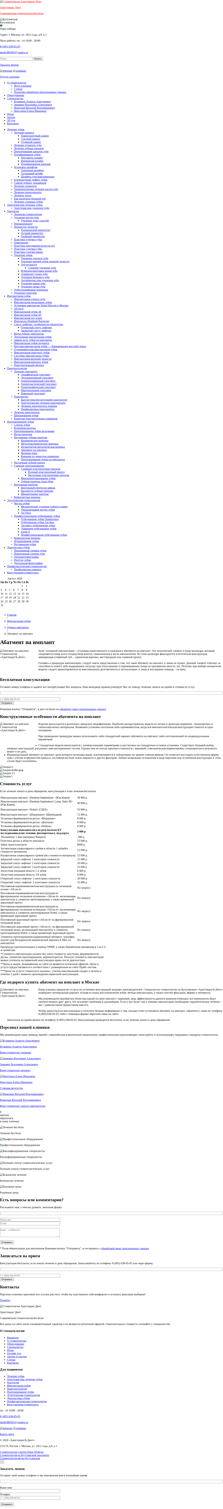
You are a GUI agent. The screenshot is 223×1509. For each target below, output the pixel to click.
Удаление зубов (23, 255)
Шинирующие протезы (35, 494)
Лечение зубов (15, 129)
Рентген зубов (22, 560)
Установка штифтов (25, 167)
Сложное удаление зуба (42, 267)
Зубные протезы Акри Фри (37, 481)
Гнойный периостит (33, 236)
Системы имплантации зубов (31, 355)
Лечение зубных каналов (29, 148)
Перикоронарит (23, 223)
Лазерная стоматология (28, 214)
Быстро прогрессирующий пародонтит (44, 399)
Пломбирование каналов (36, 164)
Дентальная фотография (28, 563)
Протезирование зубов (20, 421)
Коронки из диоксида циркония (40, 456)
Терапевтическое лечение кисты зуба (36, 189)
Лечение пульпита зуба (27, 145)
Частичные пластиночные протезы (48, 475)
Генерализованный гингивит (38, 380)
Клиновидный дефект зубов (30, 179)
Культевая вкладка (25, 428)
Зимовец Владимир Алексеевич (33, 104)
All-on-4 (18, 308)
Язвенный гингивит (33, 393)
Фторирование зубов (26, 541)
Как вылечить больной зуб (30, 198)
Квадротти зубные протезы (37, 490)
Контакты (13, 123)
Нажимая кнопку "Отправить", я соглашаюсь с (97, 1248)
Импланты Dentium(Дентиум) (31, 321)
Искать (38, 58)
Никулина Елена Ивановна (30, 110)
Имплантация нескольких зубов (33, 302)
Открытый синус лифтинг (36, 327)
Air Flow (26, 512)
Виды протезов (23, 434)
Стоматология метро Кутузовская (20, 1458)
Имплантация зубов (19, 296)
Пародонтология (17, 368)
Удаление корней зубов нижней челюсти (45, 261)
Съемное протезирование (29, 465)
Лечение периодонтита (27, 192)
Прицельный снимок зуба (29, 553)
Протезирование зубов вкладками (34, 431)
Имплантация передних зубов (32, 352)
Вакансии (13, 1337)
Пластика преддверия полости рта (34, 245)
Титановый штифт (32, 173)
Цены (10, 114)
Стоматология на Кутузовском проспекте (24, 1455)
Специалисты (15, 98)
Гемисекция (21, 242)
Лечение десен (22, 195)
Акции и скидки (17, 1356)
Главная (11, 614)
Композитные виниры (27, 497)
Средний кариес (30, 138)
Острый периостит (32, 233)
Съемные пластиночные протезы (40, 468)
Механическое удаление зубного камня (44, 506)
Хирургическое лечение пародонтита (43, 402)
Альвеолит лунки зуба (34, 274)
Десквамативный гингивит (37, 377)
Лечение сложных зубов (28, 201)
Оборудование (15, 95)
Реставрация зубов (25, 544)
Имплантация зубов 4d (27, 314)
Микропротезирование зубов (38, 478)
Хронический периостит (35, 230)
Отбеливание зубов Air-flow (37, 522)
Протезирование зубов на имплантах (43, 459)
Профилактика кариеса (27, 569)
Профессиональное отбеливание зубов (37, 516)
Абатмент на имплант (34, 450)
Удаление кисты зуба (26, 217)
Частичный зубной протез (29, 462)
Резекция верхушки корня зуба (39, 270)
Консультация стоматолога (23, 572)
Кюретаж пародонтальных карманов (35, 418)
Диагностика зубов (18, 547)
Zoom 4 (25, 531)
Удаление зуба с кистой (35, 220)
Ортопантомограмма (26, 556)
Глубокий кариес (31, 142)
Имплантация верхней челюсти (33, 358)
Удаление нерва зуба (33, 286)
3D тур (11, 120)
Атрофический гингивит (36, 374)
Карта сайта (7, 1434)
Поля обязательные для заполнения (22, 1248)
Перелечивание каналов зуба (31, 151)
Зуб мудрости (29, 264)
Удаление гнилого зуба (34, 258)
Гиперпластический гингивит (39, 384)
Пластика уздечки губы (28, 239)
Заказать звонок (9, 64)
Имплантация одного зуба (29, 299)
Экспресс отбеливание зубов (38, 525)
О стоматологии (16, 82)
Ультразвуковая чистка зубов (38, 509)
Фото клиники (22, 85)
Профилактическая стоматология (27, 566)
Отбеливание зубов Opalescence (40, 519)
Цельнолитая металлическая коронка (43, 446)
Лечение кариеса (24, 132)
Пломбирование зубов (27, 154)
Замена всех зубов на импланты (33, 340)
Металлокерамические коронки (39, 443)
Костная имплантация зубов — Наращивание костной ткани (50, 346)
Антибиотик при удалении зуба (40, 280)
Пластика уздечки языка (28, 252)
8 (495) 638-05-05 (10, 46)
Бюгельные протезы (26, 484)
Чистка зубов (22, 503)
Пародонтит (21, 396)
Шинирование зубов (26, 415)
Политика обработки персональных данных (40, 92)
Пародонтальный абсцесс (29, 365)
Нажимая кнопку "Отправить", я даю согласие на (53, 709)
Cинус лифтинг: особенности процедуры (38, 324)
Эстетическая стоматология (23, 500)
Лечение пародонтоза (27, 412)
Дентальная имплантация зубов (33, 336)
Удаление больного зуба (35, 277)
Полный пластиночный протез (46, 472)
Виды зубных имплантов (29, 333)
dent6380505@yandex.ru (14, 52)
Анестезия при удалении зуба (31, 208)
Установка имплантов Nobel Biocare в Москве (41, 305)
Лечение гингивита (25, 371)
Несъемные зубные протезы (30, 437)
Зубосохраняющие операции (31, 289)
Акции (11, 117)
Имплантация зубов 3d (27, 311)
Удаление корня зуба (33, 283)
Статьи (18, 88)
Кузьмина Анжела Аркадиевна (32, 101)
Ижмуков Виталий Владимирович (34, 107)
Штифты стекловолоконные (37, 176)
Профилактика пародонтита (37, 409)
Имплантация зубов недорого (31, 343)
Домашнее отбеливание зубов (38, 528)
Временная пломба (32, 160)
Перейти (5, 1300)
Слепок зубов (22, 424)
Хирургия (13, 211)
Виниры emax (29, 453)
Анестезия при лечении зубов (25, 204)
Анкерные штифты (32, 170)
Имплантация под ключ (28, 318)
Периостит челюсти (26, 226)
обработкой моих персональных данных (125, 1248)
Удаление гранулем (25, 292)
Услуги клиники (10, 76)
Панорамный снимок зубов (30, 550)
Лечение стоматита (25, 186)
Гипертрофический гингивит (38, 387)
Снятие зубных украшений (30, 182)
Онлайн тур (14, 1353)
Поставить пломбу (32, 157)
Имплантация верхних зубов (31, 362)
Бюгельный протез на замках (38, 487)
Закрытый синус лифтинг (36, 330)
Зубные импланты (18, 627)
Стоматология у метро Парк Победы (22, 1452)
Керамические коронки (34, 440)
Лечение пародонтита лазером (39, 406)
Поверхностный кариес (35, 135)
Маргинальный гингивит (36, 390)
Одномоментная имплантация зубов (35, 349)
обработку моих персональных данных (83, 709)
